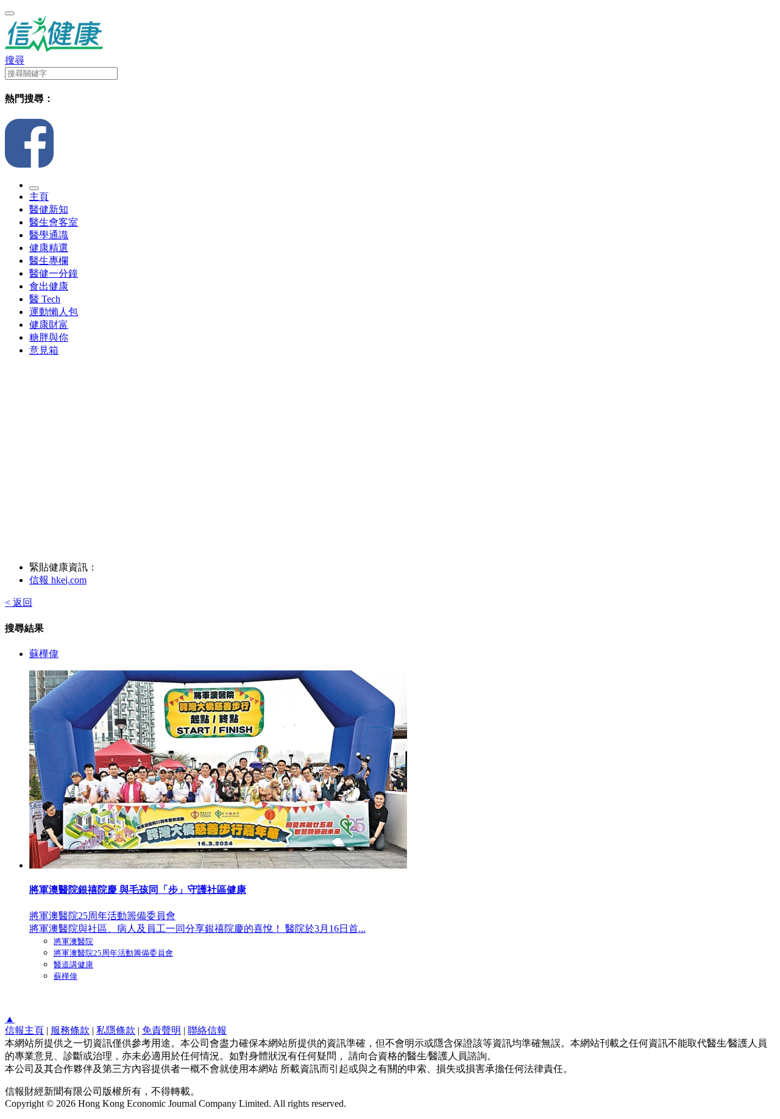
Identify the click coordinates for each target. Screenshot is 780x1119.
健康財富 (48, 324)
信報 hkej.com (58, 580)
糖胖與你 (48, 337)
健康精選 (48, 248)
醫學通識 (48, 235)
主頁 (39, 196)
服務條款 (70, 1030)
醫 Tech (44, 299)
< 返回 (18, 602)
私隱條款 (115, 1030)
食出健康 (48, 286)
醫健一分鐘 (53, 273)
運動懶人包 (53, 312)
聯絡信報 (207, 1030)
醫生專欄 (48, 260)
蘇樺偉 (43, 653)
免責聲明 (161, 1030)
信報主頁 (24, 1030)
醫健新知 (48, 209)
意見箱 (43, 350)
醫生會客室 (53, 222)
